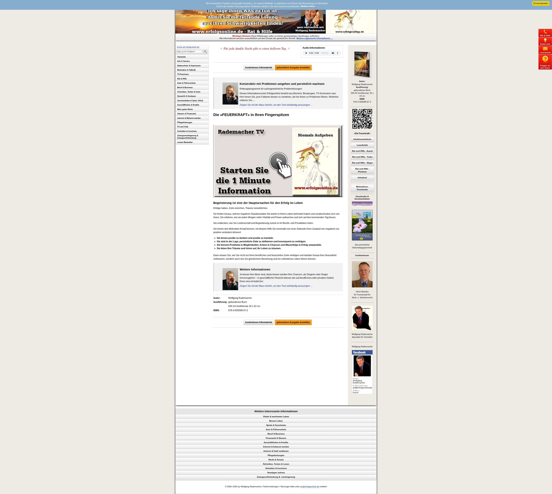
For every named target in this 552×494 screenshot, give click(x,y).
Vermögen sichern (276, 472)
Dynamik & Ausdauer (186, 96)
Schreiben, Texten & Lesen (276, 464)
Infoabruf (362, 178)
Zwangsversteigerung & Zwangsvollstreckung (187, 136)
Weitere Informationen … (314, 38)
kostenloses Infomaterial (258, 67)
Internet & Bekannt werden (189, 118)
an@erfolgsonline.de (309, 487)
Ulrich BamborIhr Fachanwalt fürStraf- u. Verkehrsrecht (362, 295)
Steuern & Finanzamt (186, 114)
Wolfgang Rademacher (362, 346)
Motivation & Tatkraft (186, 70)
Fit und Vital (182, 127)
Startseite (181, 57)
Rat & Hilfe (182, 79)
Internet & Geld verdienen (276, 451)
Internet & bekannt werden (276, 447)
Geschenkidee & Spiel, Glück (190, 100)
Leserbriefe (362, 145)
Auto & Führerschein (186, 83)
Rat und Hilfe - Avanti (362, 151)
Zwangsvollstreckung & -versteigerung (276, 477)
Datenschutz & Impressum (189, 66)
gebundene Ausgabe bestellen (293, 67)
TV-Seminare (183, 74)
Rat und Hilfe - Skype (362, 163)
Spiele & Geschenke (276, 425)
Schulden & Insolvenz (187, 131)
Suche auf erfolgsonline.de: (188, 47)
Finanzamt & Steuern (276, 438)
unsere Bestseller (185, 142)
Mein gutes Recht (185, 109)
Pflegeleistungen (184, 122)
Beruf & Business (185, 87)
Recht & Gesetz (276, 459)
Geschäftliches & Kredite (188, 105)
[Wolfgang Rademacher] (362, 393)
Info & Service (183, 61)
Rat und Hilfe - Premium (362, 170)
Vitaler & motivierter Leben (276, 416)
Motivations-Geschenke (362, 188)
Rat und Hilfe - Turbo (362, 157)
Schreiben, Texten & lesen (188, 92)
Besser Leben (276, 421)
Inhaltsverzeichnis (362, 139)
